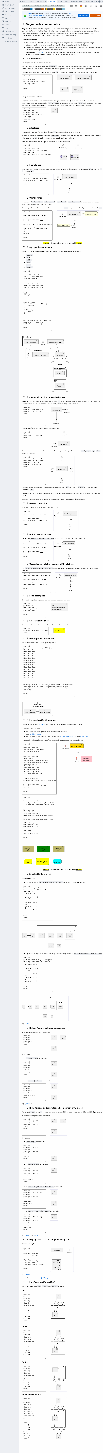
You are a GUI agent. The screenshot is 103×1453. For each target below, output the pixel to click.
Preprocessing (9, 31)
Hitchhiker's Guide (11, 41)
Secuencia (23, 1)
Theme (7, 28)
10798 (27, 1024)
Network (94, 1)
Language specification (40, 6)
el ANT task (84, 736)
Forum (7, 25)
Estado (60, 1)
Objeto (66, 1)
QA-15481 (28, 1274)
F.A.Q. (6, 18)
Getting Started (10, 8)
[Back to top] (24, 58)
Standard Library (10, 35)
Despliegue (74, 1)
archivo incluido (35, 734)
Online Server (9, 12)
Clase (37, 1)
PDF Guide (8, 38)
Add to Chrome (83, 15)
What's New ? (9, 5)
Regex (87, 1)
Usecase (30, 1)
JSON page (45, 1278)
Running (8, 15)
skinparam (42, 724)
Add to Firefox (95, 15)
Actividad (43, 1)
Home (7, 2)
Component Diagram (57, 6)
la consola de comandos (68, 736)
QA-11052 (28, 1104)
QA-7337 (27, 1235)
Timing (81, 1)
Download (8, 21)
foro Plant (41, 52)
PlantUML (26, 6)
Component (52, 1)
